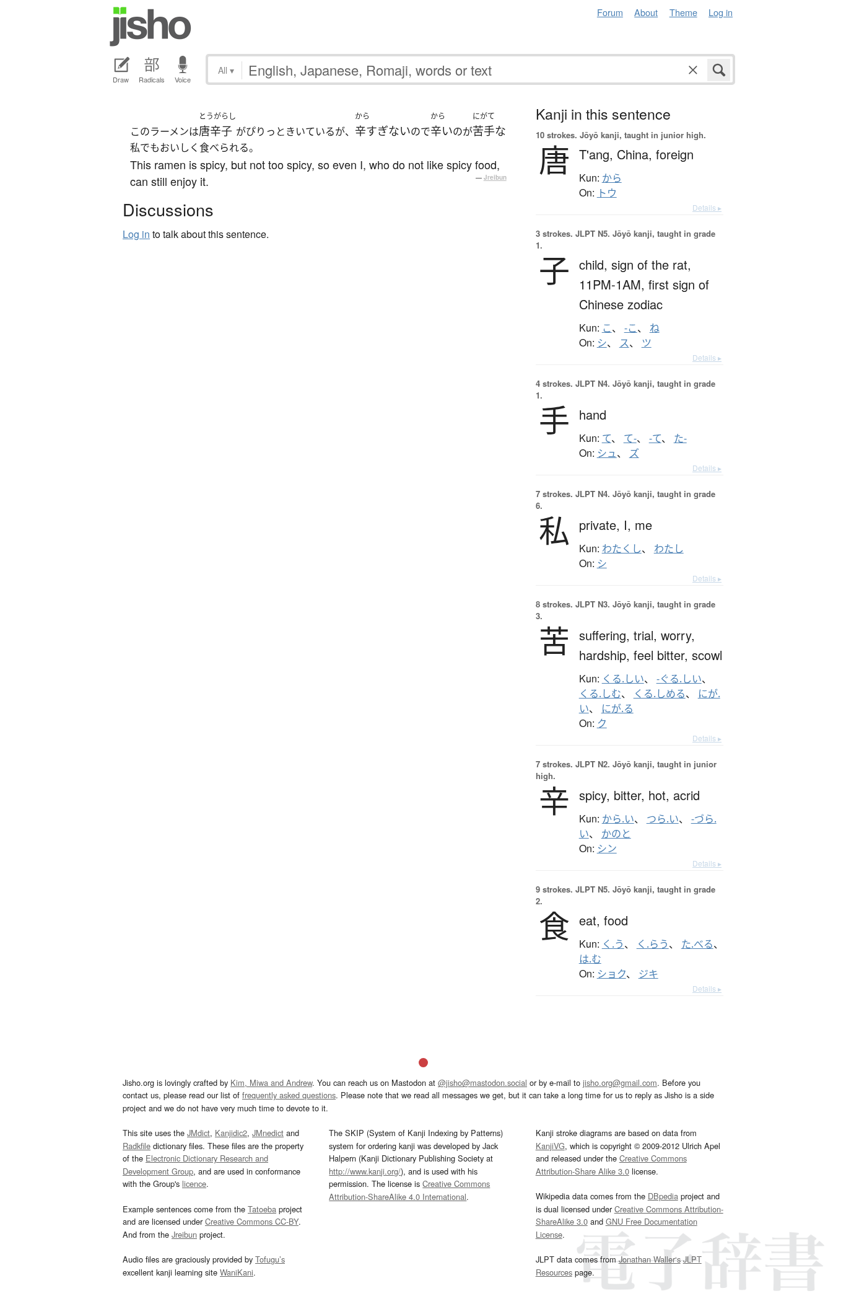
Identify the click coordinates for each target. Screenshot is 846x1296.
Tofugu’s (270, 1259)
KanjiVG (550, 1146)
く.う (613, 944)
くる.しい (623, 678)
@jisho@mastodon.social (482, 1082)
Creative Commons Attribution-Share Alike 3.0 (611, 1164)
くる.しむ (600, 693)
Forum (610, 12)
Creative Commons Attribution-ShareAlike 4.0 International (409, 1190)
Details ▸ (707, 207)
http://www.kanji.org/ (365, 1171)
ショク (611, 974)
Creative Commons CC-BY (252, 1221)
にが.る (617, 708)
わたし (669, 548)
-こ (630, 328)
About (646, 12)
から (612, 178)
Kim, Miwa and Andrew (271, 1082)
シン (607, 848)
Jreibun (495, 177)
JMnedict (268, 1133)
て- (630, 438)
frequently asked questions (289, 1095)
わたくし (622, 548)
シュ (607, 453)
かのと (616, 833)
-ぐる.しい (679, 678)
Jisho (150, 26)
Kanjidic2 (231, 1133)
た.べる (697, 944)
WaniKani (236, 1272)
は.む (590, 959)
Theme (683, 12)
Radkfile (136, 1146)
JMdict (198, 1133)
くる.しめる (660, 693)
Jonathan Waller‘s (650, 1259)
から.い (618, 819)
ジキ (648, 974)
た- (680, 438)
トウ (607, 193)
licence (194, 1183)
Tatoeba (262, 1209)
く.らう (653, 944)
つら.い (663, 819)
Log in (721, 12)
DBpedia (663, 1196)
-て (655, 438)
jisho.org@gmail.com (620, 1082)
